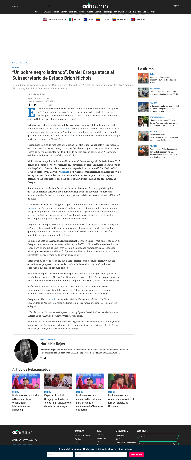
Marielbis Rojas (38, 94)
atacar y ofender (60, 128)
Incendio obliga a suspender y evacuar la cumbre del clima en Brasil (163, 80)
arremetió (50, 299)
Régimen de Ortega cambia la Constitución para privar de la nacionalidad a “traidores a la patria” (89, 402)
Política (15, 67)
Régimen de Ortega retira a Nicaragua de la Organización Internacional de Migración (25, 402)
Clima (152, 74)
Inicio (14, 63)
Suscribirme (136, 454)
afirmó (33, 208)
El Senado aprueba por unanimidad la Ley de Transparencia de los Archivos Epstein (164, 108)
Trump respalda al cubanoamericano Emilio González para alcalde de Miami (164, 137)
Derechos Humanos (157, 117)
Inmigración (155, 88)
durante (65, 171)
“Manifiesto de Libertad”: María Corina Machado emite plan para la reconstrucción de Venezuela (164, 123)
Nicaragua (23, 63)
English (176, 5)
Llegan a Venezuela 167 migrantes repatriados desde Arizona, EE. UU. (164, 92)
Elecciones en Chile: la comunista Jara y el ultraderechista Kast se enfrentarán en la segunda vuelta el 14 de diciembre (164, 153)
